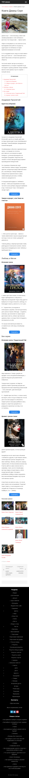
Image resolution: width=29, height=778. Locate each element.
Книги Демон (19, 527)
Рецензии (16, 691)
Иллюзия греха (9, 89)
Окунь (15, 726)
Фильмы (15, 681)
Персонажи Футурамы (16, 639)
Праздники (16, 675)
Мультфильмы (15, 631)
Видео (15, 593)
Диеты (16, 611)
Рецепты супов (16, 655)
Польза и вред (15, 642)
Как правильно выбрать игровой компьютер (14, 760)
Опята (15, 764)
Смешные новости (15, 662)
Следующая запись (20, 570)
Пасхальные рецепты (16, 647)
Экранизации (16, 696)
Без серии (5, 91)
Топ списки (5, 6)
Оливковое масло (15, 745)
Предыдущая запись (9, 571)
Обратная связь (14, 703)
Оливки (15, 743)
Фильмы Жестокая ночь (15, 736)
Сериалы (14, 660)
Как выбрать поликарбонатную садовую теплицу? (15, 723)
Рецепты (15, 644)
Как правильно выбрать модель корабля (15, 719)
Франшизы (16, 694)
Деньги (15, 598)
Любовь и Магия (7, 87)
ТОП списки (6, 2)
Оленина (14, 733)
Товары (15, 678)
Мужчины (15, 629)
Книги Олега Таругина (8, 512)
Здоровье (15, 608)
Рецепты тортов (16, 657)
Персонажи (15, 634)
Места (15, 621)
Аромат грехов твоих (11, 95)
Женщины (15, 603)
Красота (16, 673)
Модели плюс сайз (16, 605)
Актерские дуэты (16, 683)
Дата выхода (15, 595)
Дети (16, 670)
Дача (16, 668)
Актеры (16, 686)
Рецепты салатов (16, 652)
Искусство (15, 616)
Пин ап (16, 626)
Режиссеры (16, 688)
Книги (11, 6)
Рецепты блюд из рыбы (16, 650)
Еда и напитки (15, 600)
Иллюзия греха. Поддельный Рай (14, 93)
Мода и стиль (15, 624)
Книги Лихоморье (15, 757)
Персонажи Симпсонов (16, 637)
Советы (15, 665)
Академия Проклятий (8, 79)
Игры (14, 613)
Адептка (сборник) (10, 81)
